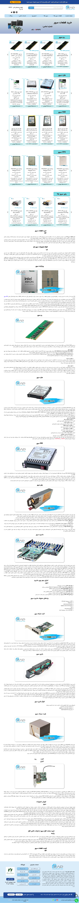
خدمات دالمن (22, 16)
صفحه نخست (68, 16)
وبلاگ (10, 16)
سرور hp (46, 16)
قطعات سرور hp (58, 16)
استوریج (34, 16)
